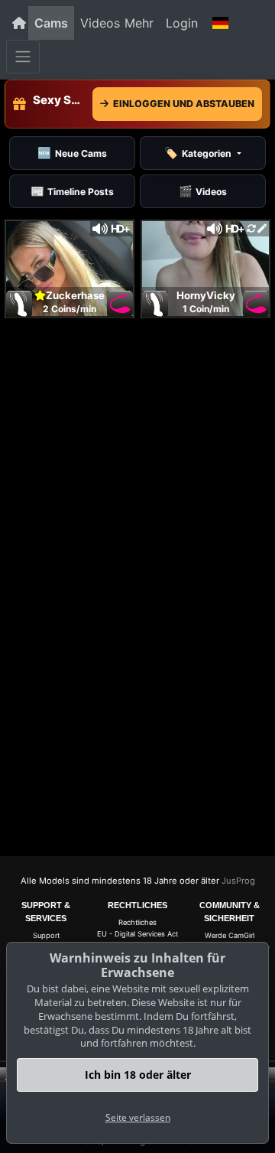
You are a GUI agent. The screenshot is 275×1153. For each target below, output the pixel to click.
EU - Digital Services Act (137, 934)
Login (182, 23)
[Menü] (23, 56)
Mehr (139, 23)
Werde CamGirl (229, 935)
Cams (51, 23)
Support (46, 935)
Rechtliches (137, 922)
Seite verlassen (137, 1117)
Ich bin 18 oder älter (138, 1074)
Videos (100, 23)
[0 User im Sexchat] (69, 267)
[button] (220, 23)
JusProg (238, 880)
